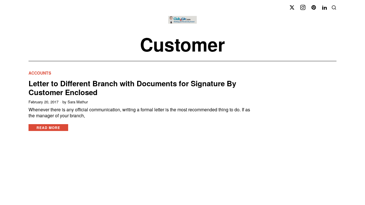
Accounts (40, 73)
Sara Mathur (78, 101)
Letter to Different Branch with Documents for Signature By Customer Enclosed (132, 88)
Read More (48, 127)
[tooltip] (292, 7)
